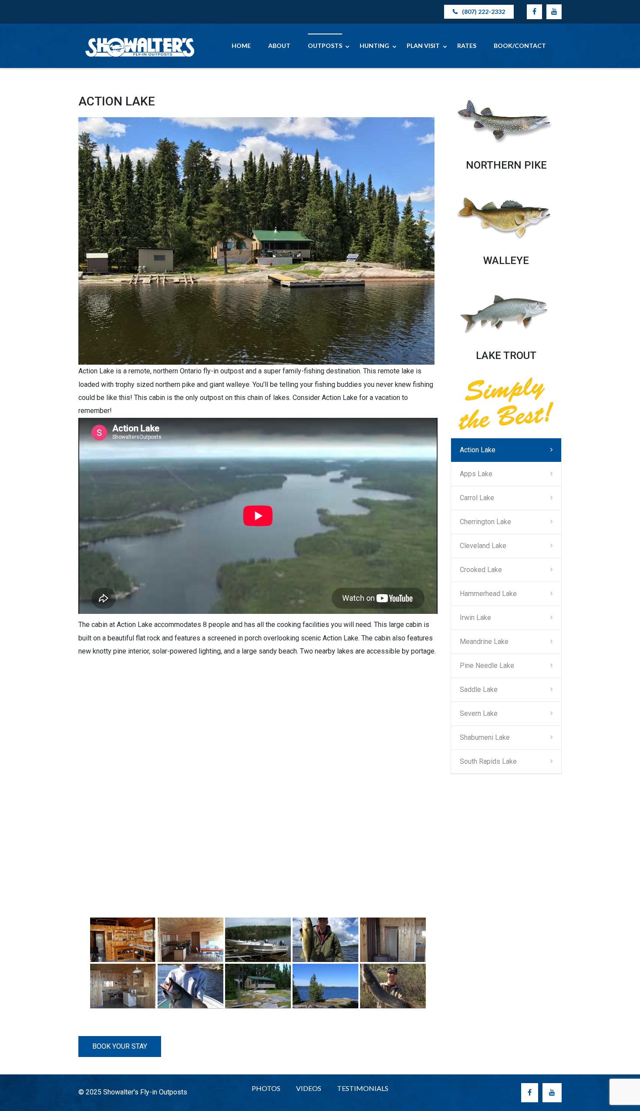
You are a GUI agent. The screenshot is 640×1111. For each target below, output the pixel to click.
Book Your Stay (119, 1046)
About (279, 45)
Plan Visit (423, 45)
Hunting (374, 45)
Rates (466, 45)
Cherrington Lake (485, 522)
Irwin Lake (475, 617)
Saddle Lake (479, 689)
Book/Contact (520, 45)
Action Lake (477, 450)
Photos (266, 1088)
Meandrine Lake (484, 641)
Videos (308, 1088)
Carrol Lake (477, 498)
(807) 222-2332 (483, 11)
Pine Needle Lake (487, 665)
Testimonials (362, 1088)
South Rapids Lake (488, 761)
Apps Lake (476, 474)
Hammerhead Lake (488, 593)
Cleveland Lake (483, 546)
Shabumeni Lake (485, 737)
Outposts (325, 45)
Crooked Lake (481, 570)
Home (241, 45)
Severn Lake (479, 713)
